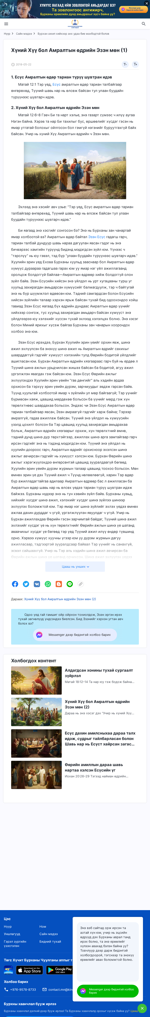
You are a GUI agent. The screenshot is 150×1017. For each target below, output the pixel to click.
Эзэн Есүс (96, 237)
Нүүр (7, 33)
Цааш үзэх (137, 1011)
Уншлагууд (12, 934)
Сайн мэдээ (24, 33)
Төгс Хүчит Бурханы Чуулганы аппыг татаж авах (47, 960)
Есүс (57, 84)
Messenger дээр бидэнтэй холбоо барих (111, 991)
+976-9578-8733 (23, 989)
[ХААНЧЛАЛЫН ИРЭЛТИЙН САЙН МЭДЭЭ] (75, 23)
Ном (42, 926)
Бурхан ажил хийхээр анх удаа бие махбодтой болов (73, 33)
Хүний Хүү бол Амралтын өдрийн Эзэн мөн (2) (60, 599)
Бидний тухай (50, 941)
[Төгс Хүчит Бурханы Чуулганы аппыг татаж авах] (8, 970)
